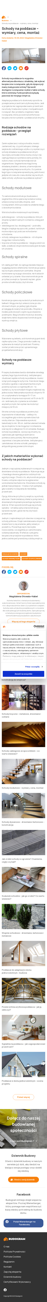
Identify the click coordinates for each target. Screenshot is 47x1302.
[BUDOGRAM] (3, 17)
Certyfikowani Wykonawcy (17, 1281)
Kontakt (8, 1266)
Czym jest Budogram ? (22, 1141)
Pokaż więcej (23, 1097)
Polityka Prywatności (14, 1251)
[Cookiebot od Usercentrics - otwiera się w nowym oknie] (33, 626)
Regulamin (9, 1261)
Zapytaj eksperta (12, 1271)
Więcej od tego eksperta (23, 621)
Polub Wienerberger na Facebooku (24, 1223)
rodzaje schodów (10, 554)
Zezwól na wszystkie (23, 674)
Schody (23, 554)
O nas (6, 1246)
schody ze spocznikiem (31, 559)
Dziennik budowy (12, 1276)
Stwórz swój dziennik (24, 1179)
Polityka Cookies (12, 1256)
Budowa (5, 20)
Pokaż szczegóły (32, 667)
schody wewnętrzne (11, 559)
